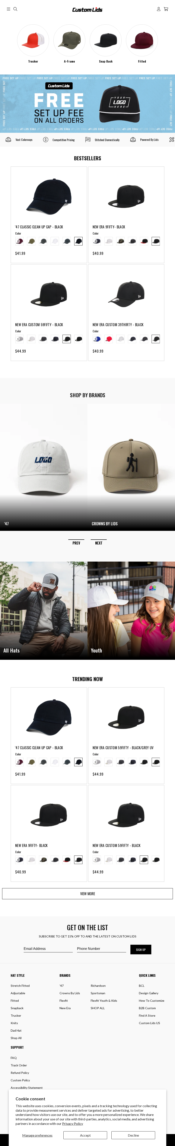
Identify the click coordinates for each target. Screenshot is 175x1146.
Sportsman (98, 993)
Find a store (147, 1015)
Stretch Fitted (20, 985)
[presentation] (18, 241)
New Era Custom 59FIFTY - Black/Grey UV (123, 747)
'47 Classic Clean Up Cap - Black (39, 226)
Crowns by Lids (70, 993)
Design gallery (148, 993)
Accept (85, 1135)
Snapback (17, 1008)
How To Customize (151, 1000)
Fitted (142, 61)
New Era (65, 1008)
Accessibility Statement (27, 1087)
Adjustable (18, 993)
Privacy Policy (72, 1123)
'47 (62, 985)
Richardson (98, 985)
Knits (14, 1023)
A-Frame (69, 61)
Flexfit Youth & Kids (104, 1000)
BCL (141, 985)
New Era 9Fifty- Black (109, 226)
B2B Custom (147, 1008)
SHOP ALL (98, 1008)
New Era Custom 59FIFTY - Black (39, 324)
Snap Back (105, 61)
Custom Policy (20, 1080)
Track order (19, 1065)
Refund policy (20, 1072)
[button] (8, 9)
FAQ (14, 1058)
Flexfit (64, 1000)
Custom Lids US (149, 1023)
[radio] (31, 241)
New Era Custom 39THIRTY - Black (118, 324)
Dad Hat (16, 1030)
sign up (141, 949)
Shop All (16, 1038)
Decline (133, 1135)
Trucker (33, 61)
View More (87, 893)
